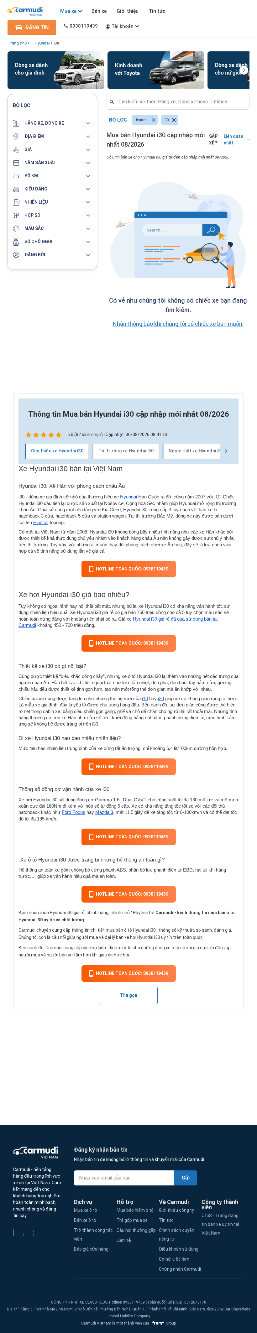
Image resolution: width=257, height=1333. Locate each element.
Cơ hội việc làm (174, 1259)
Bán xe (99, 11)
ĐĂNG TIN (37, 27)
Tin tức (157, 11)
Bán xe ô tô (85, 1220)
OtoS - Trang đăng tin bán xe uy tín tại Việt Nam (220, 1224)
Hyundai (42, 43)
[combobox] (180, 101)
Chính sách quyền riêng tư (176, 1235)
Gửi (186, 1178)
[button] (52, 123)
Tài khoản (123, 26)
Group (163, 1323)
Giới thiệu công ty (176, 1210)
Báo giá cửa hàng (91, 1249)
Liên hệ (124, 1240)
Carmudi (164, 912)
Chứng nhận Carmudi (180, 1269)
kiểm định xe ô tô (115, 947)
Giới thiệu (128, 11)
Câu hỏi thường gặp (136, 1230)
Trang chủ (17, 43)
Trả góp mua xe (132, 1220)
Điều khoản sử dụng (178, 1249)
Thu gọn (128, 995)
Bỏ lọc (118, 120)
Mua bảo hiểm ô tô (135, 1210)
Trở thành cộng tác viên (93, 1235)
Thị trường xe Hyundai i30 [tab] (126, 450)
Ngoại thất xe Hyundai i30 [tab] (196, 450)
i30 (56, 43)
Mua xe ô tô (85, 1210)
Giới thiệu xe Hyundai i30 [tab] (57, 450)
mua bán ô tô (119, 930)
